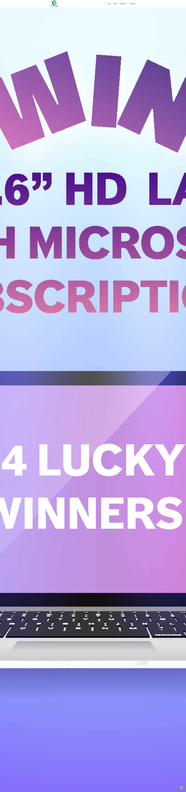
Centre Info (123, 3)
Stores (115, 3)
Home (109, 3)
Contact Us (133, 3)
